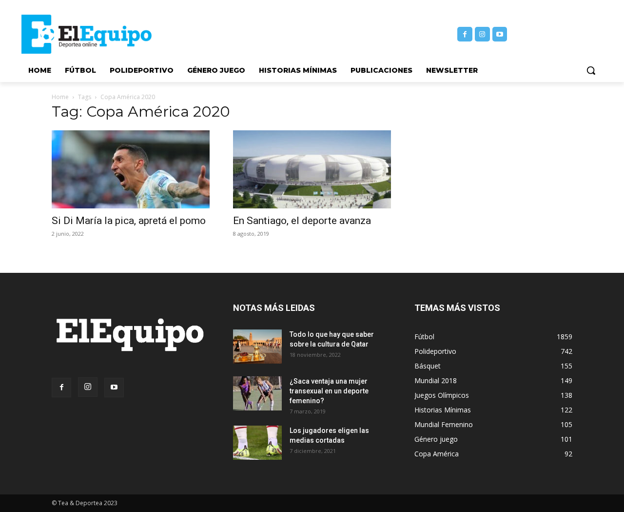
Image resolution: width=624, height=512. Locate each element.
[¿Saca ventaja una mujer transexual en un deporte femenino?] (257, 393)
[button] (591, 70)
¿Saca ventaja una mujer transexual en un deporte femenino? (329, 391)
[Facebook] (464, 34)
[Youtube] (499, 34)
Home (60, 97)
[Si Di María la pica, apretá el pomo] (131, 169)
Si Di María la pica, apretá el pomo (129, 220)
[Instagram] (482, 34)
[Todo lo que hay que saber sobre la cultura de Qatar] (257, 346)
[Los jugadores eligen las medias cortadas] (257, 443)
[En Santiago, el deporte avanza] (312, 169)
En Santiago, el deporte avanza (302, 220)
